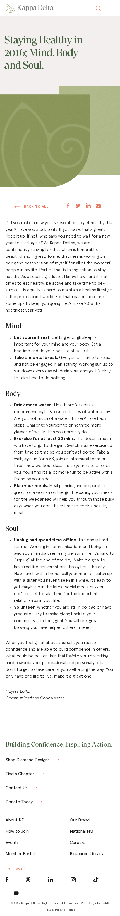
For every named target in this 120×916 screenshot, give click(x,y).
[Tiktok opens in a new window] (96, 880)
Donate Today (19, 802)
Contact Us (17, 787)
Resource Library (86, 853)
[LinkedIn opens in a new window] (50, 880)
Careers (77, 842)
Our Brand (80, 820)
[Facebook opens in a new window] (7, 880)
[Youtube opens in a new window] (16, 893)
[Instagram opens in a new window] (73, 880)
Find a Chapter (20, 773)
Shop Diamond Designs (28, 760)
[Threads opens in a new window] (28, 880)
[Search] (98, 9)
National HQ (81, 831)
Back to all (36, 206)
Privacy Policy (53, 909)
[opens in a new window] (68, 206)
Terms (71, 909)
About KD (15, 820)
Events (12, 842)
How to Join (17, 831)
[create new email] (98, 206)
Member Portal (20, 853)
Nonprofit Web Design (82, 903)
